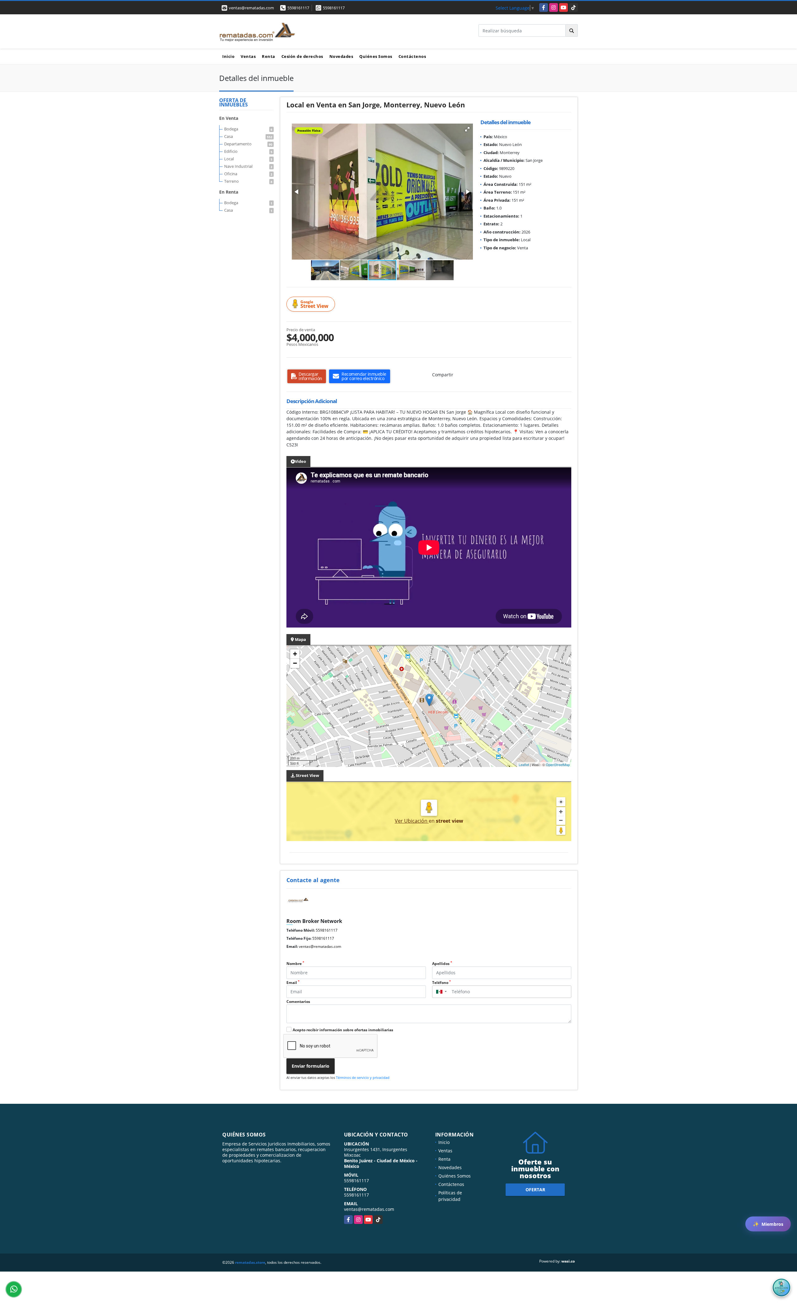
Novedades (341, 56)
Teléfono (441, 982)
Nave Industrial (248, 166)
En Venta (228, 118)
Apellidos (442, 963)
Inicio (228, 56)
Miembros (768, 1224)
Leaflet (524, 764)
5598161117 (298, 8)
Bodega (248, 129)
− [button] (295, 663)
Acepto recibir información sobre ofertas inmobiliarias (343, 1030)
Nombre (295, 963)
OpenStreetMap (558, 764)
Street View (314, 304)
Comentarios (298, 1001)
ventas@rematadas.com (320, 946)
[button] (467, 129)
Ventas (248, 56)
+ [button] (295, 654)
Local (248, 159)
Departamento (248, 144)
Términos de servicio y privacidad (362, 1077)
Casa (248, 136)
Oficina (248, 174)
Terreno (248, 181)
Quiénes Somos (375, 56)
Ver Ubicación (412, 820)
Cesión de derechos (302, 56)
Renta (268, 56)
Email (292, 982)
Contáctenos (412, 56)
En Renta (228, 192)
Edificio (248, 151)
